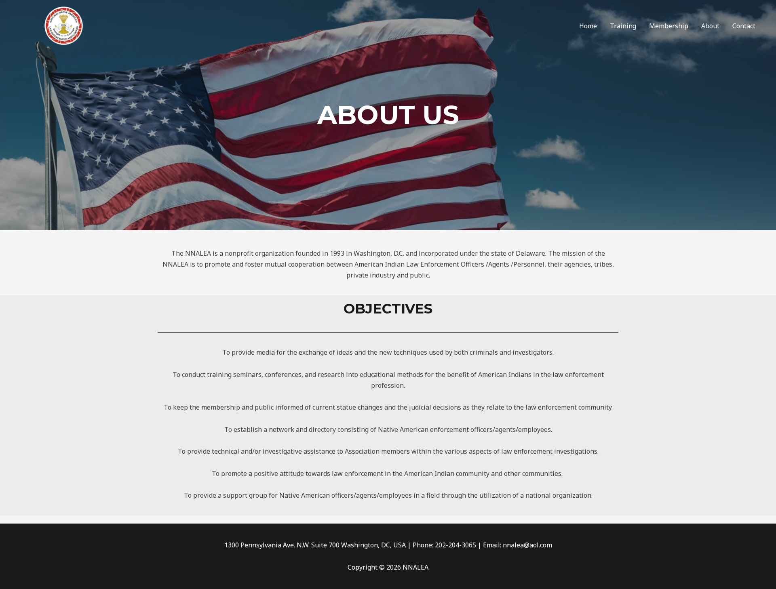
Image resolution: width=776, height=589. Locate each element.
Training (623, 25)
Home (588, 25)
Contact (743, 25)
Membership (668, 25)
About (710, 25)
